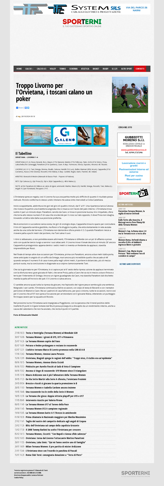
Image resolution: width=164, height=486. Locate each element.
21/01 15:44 (46, 450)
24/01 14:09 (48, 446)
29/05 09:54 (46, 383)
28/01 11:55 (50, 442)
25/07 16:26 (37, 341)
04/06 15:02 (50, 370)
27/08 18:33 (46, 332)
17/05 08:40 (38, 400)
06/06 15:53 (47, 366)
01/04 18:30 (50, 417)
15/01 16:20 (48, 455)
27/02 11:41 (50, 421)
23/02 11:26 (47, 425)
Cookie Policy (18, 477)
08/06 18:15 (39, 362)
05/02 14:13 (51, 433)
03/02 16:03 (49, 438)
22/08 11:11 (132, 241)
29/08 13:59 (131, 211)
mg (19, 116)
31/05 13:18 (50, 375)
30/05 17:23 (50, 379)
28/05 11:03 (45, 387)
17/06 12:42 (39, 354)
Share (21, 108)
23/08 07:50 (132, 231)
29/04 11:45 (41, 408)
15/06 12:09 (63, 358)
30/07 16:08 (44, 337)
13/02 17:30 (48, 429)
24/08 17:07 (131, 221)
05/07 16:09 (46, 345)
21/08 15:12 (131, 252)
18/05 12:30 (49, 396)
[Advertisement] (82, 47)
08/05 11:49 (42, 404)
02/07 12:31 (50, 349)
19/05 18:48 (44, 391)
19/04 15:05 (45, 412)
